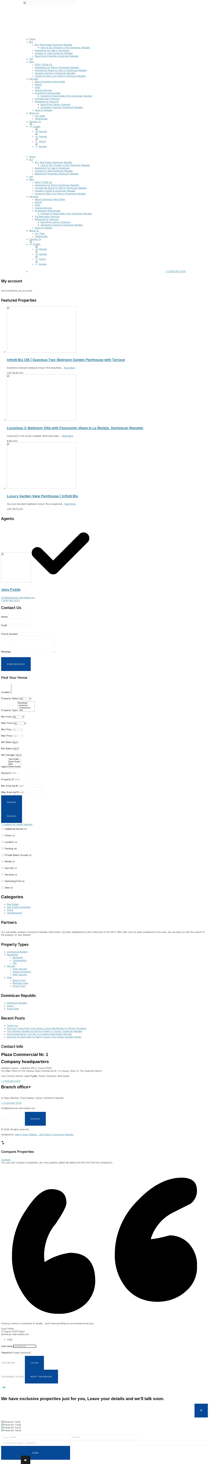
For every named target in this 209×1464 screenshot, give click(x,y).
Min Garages (8, 754)
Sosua (10, 1005)
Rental (10, 861)
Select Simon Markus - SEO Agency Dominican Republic (44, 1134)
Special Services (43, 90)
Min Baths (7, 748)
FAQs (37, 87)
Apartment (18, 957)
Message (6, 651)
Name (4, 616)
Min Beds (6, 742)
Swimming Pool (14, 881)
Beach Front (19, 980)
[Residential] (26, 703)
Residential (12, 954)
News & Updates (43, 110)
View (9, 887)
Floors (10, 835)
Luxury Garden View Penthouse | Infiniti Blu (42, 496)
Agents (38, 84)
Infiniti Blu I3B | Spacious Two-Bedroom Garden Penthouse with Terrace (66, 360)
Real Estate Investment (19, 907)
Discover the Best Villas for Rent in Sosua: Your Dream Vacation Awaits (44, 1036)
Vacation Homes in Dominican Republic (55, 73)
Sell (31, 58)
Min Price (6, 716)
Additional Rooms (16, 828)
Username (6, 1346)
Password (6, 1352)
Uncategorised (14, 912)
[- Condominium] (26, 708)
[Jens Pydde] (16, 581)
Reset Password (41, 1376)
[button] (104, 151)
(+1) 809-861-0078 (11, 1103)
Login (34, 1363)
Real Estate (12, 904)
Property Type (9, 710)
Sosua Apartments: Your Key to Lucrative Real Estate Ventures (39, 1034)
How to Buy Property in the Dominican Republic (65, 47)
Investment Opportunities (48, 93)
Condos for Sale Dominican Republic (54, 53)
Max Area (10, 792)
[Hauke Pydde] (14, 762)
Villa (15, 963)
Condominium (20, 960)
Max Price (7, 723)
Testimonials (41, 118)
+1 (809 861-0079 (10, 1081)
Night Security (20, 974)
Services (33, 78)
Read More (69, 367)
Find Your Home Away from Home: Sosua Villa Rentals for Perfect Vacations (47, 1028)
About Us (34, 113)
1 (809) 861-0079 (10, 600)
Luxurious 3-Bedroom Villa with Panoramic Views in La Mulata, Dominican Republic (75, 428)
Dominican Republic (17, 1002)
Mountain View (20, 983)
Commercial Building (17, 951)
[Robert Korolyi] (14, 766)
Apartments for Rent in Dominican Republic (57, 67)
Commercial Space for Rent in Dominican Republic (61, 70)
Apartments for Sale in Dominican (52, 50)
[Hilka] (14, 764)
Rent (31, 61)
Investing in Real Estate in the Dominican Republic (66, 95)
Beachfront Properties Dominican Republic (57, 56)
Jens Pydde (10, 589)
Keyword (6, 773)
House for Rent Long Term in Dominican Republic (60, 76)
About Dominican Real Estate (50, 81)
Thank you (12, 1025)
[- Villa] (26, 710)
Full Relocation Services (47, 98)
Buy (31, 41)
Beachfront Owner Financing (55, 104)
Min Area (9, 785)
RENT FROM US (43, 64)
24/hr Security (20, 968)
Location (6, 692)
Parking (11, 848)
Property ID (8, 779)
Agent (4, 766)
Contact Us (35, 121)
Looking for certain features (17, 824)
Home (32, 39)
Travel (10, 910)
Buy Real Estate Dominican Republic (53, 44)
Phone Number (9, 634)
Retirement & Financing (47, 101)
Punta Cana (13, 1008)
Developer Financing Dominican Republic (62, 107)
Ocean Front (19, 986)
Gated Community (22, 971)
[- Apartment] (26, 705)
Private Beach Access (18, 855)
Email (4, 625)
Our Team (40, 115)
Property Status (10, 698)
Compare (6, 1159)
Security (11, 868)
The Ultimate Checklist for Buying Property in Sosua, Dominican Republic (44, 1031)
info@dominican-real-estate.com (18, 597)
